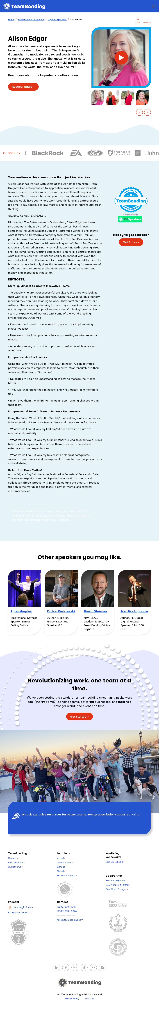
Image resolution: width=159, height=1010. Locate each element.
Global (61, 871)
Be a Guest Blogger (117, 889)
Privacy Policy (72, 998)
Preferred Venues (67, 875)
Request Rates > (23, 87)
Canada (62, 866)
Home (11, 19)
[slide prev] (139, 112)
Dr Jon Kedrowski (61, 611)
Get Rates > (131, 242)
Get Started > (79, 716)
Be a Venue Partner (116, 880)
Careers (13, 858)
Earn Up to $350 (115, 862)
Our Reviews (15, 866)
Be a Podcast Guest (19, 912)
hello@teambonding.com (70, 919)
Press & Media (16, 862)
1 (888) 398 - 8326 (67, 911)
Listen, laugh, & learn (22, 907)
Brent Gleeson (95, 611)
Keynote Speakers (57, 19)
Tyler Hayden (21, 611)
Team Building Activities (31, 19)
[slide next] (147, 112)
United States (65, 862)
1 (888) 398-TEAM (66, 906)
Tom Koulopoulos (134, 611)
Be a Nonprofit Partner (118, 885)
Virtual (61, 858)
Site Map (89, 998)
